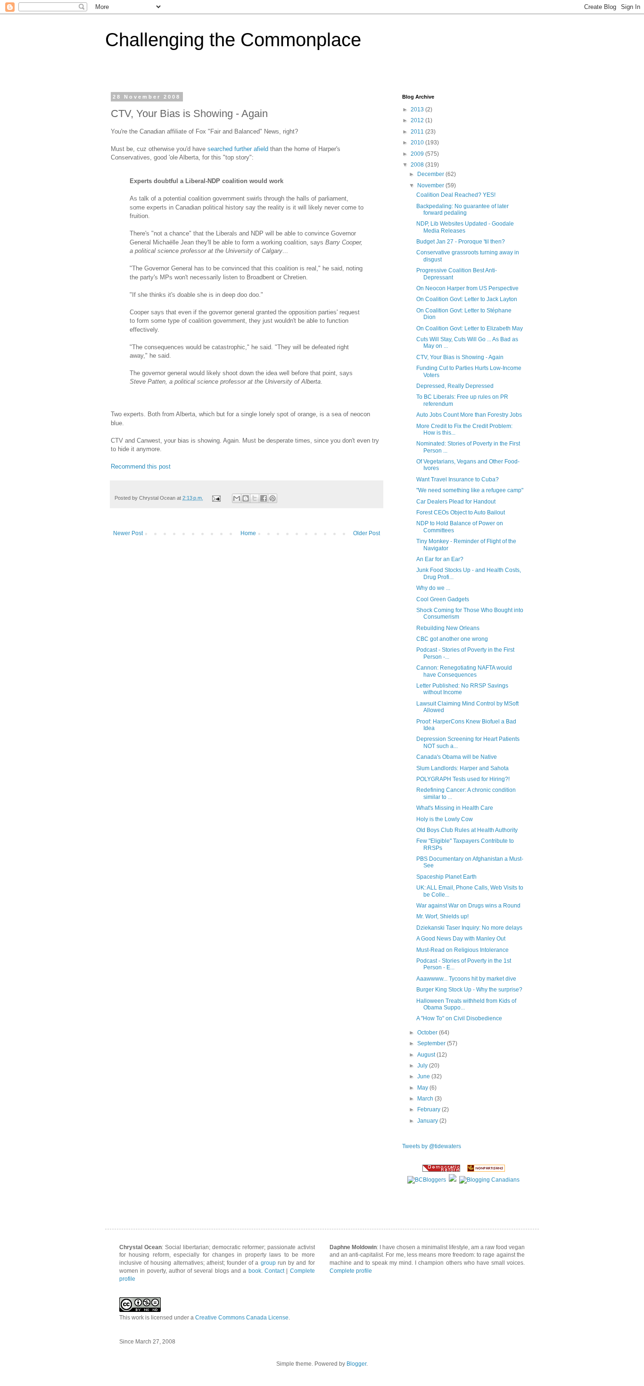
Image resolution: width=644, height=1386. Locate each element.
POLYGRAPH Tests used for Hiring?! (463, 779)
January (428, 1120)
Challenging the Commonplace (233, 39)
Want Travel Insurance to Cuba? (457, 479)
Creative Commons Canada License (242, 1317)
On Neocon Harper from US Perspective (467, 288)
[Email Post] (216, 498)
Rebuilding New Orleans (447, 628)
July (423, 1065)
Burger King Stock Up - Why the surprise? (469, 989)
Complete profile (351, 1271)
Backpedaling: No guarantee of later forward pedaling (462, 209)
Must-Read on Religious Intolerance (462, 950)
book (254, 1271)
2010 (418, 142)
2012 (418, 120)
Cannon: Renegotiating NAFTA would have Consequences (464, 671)
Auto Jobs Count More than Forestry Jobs (469, 415)
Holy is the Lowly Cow (444, 819)
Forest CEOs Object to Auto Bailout (460, 512)
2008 (418, 164)
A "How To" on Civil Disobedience (459, 1018)
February (429, 1109)
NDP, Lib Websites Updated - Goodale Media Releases (465, 227)
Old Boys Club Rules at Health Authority (467, 830)
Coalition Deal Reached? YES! (455, 195)
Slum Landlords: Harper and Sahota (462, 768)
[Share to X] (254, 498)
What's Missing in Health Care (454, 808)
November (431, 185)
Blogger (356, 1364)
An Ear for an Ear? (439, 559)
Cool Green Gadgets (442, 599)
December (431, 174)
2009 (418, 154)
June (424, 1076)
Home (248, 533)
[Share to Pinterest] (272, 498)
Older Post (366, 533)
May (423, 1087)
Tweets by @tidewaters (431, 1146)
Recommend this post (141, 466)
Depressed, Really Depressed (455, 386)
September (432, 1043)
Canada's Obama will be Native (456, 757)
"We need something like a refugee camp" (469, 490)
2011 (418, 131)
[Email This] (236, 498)
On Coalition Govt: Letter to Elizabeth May (469, 328)
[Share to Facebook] (263, 498)
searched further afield (237, 148)
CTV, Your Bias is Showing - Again (460, 357)
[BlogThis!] (245, 498)
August (427, 1054)
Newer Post (128, 533)
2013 (418, 109)
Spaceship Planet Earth (446, 877)
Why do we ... (433, 588)
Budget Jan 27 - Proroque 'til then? (460, 241)
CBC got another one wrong (452, 639)
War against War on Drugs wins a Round (468, 905)
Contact (274, 1271)
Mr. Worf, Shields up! (442, 916)
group (268, 1263)
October (428, 1032)
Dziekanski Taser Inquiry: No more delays (469, 927)
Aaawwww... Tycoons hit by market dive (466, 978)
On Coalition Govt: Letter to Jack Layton (466, 299)
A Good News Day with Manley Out (460, 938)
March (426, 1098)
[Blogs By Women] (452, 1179)
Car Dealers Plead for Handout (455, 501)
